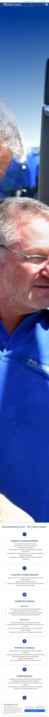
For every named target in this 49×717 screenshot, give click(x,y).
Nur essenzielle (29, 707)
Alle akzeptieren (34, 710)
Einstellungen (41, 707)
